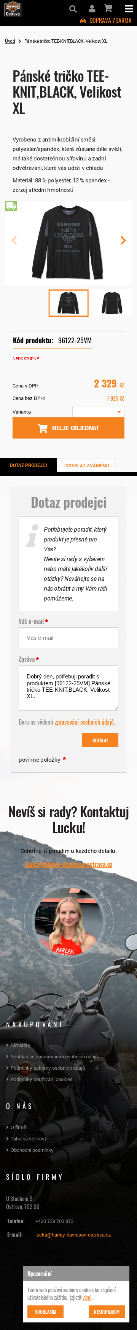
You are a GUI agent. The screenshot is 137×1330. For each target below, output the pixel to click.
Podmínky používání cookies (42, 1079)
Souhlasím (45, 1311)
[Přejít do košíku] (107, 8)
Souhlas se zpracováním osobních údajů (54, 1056)
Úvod (10, 41)
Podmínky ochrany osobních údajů (48, 1067)
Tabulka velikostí (29, 1138)
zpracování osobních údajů (84, 721)
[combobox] (98, 411)
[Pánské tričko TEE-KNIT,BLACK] (68, 282)
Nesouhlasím (106, 1311)
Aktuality (20, 1045)
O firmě (18, 1127)
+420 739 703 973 (54, 1221)
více (86, 1297)
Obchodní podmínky (32, 1149)
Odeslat (100, 740)
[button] (123, 243)
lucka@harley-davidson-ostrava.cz (68, 864)
